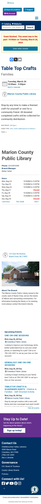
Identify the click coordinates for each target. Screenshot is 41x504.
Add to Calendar (14, 87)
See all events (33, 408)
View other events (20, 48)
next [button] (36, 202)
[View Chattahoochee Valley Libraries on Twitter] (7, 484)
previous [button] (6, 202)
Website (18, 24)
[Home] (20, 3)
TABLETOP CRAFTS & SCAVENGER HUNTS (20, 389)
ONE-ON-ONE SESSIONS (17, 335)
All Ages (13, 125)
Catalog (7, 24)
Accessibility (25, 497)
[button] (36, 18)
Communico (34, 497)
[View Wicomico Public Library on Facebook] (3, 484)
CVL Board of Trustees (11, 466)
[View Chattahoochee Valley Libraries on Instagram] (19, 484)
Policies (5, 474)
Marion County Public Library (22, 94)
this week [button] (20, 202)
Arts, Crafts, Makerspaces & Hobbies (22, 128)
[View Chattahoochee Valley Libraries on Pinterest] (16, 484)
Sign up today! (14, 430)
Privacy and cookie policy (11, 497)
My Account (10, 13)
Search (30, 27)
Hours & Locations (13, 10)
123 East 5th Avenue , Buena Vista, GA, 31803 (18, 255)
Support (30, 10)
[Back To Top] (4, 488)
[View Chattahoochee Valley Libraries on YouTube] (11, 484)
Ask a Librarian (7, 458)
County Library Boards (10, 470)
